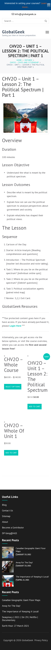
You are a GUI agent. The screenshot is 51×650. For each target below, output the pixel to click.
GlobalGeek (13, 32)
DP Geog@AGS (9, 533)
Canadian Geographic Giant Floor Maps (21, 600)
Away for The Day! (24, 562)
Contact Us (7, 510)
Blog (4, 504)
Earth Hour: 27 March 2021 (15, 625)
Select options (12, 386)
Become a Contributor (13, 527)
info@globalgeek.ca (25, 14)
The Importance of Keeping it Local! (32, 576)
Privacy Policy (41, 640)
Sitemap (6, 516)
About (5, 521)
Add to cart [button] (34, 406)
